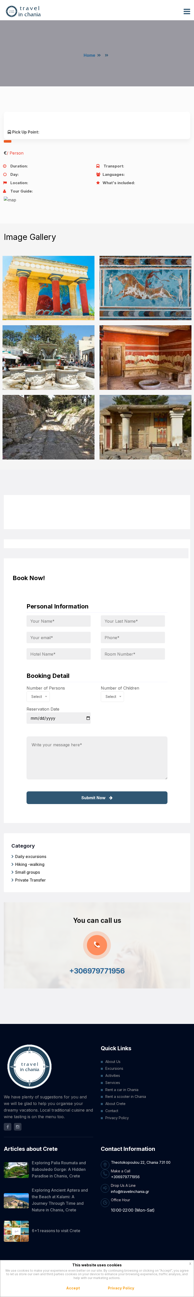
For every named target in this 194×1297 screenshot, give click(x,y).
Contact (111, 1111)
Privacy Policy (117, 1118)
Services (112, 1082)
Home (89, 55)
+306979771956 (97, 971)
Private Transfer (30, 880)
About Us (112, 1061)
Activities (112, 1075)
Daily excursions (30, 856)
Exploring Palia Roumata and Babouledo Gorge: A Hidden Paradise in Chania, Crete (59, 1169)
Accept (73, 1288)
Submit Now (94, 797)
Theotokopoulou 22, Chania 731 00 (141, 1162)
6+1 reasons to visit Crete (56, 1230)
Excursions (114, 1068)
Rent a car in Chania (121, 1090)
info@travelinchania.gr (130, 1191)
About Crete (115, 1103)
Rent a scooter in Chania (125, 1096)
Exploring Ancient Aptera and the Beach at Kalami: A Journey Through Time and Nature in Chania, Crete (60, 1200)
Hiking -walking (29, 864)
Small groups (27, 872)
